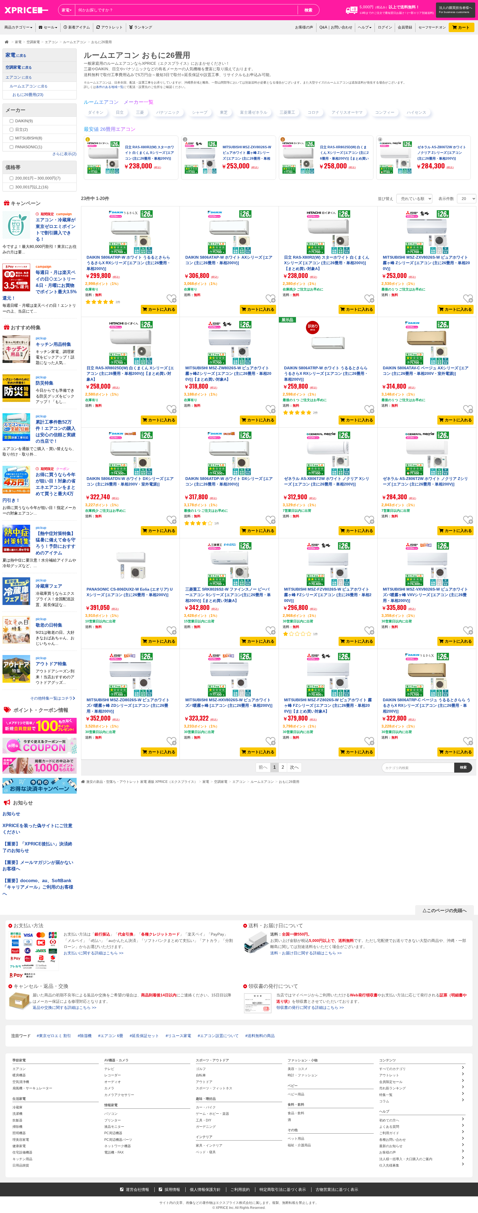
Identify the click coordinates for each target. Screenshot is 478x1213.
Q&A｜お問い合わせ (335, 27)
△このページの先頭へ (444, 910)
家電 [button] (65, 10)
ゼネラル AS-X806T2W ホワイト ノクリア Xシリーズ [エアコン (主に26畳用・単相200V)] (326, 481)
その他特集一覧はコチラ (51, 698)
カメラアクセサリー (119, 1095)
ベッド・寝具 (206, 1152)
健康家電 (19, 1146)
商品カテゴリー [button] (17, 27)
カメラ (109, 1088)
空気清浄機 (20, 1082)
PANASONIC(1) (28, 147)
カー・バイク (206, 1107)
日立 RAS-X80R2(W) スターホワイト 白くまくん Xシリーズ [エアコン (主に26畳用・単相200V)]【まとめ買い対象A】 (326, 263)
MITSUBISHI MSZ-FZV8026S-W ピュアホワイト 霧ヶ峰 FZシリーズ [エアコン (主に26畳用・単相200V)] (328, 595)
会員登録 (405, 27)
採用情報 (171, 1189)
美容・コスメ (298, 1069)
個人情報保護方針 (205, 1189)
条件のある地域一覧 (109, 87)
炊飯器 (17, 1120)
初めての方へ (389, 1120)
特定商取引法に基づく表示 (282, 1189)
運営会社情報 (137, 1189)
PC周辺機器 (113, 1133)
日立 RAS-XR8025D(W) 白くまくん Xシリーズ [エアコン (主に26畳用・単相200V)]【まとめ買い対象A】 (130, 373)
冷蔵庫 (17, 1107)
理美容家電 (20, 1139)
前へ (263, 767)
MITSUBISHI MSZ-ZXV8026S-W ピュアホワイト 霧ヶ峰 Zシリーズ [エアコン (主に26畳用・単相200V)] (426, 263)
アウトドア (204, 1082)
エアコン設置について (219, 1035)
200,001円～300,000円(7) (38, 178)
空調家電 (220, 782)
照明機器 (19, 1133)
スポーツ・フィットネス (214, 1088)
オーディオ (112, 1082)
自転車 (201, 1075)
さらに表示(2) (64, 154)
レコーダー (112, 1075)
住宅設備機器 (22, 1152)
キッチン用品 (22, 1159)
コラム (384, 1101)
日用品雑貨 (20, 1165)
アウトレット (112, 27)
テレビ (109, 1069)
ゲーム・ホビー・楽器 (212, 1114)
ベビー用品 (296, 1094)
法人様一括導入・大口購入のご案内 (405, 1159)
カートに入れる (161, 309)
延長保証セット (145, 1035)
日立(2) (21, 129)
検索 (308, 10)
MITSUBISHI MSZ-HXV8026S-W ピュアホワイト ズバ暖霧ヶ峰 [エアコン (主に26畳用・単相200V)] (228, 703)
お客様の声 (304, 27)
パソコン (111, 1114)
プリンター (112, 1120)
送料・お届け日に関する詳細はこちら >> (306, 953)
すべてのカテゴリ (392, 1069)
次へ (294, 767)
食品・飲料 (296, 1113)
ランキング (143, 27)
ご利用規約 (240, 1189)
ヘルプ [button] (363, 27)
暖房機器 (19, 1075)
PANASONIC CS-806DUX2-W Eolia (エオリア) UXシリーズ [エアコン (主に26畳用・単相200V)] (130, 592)
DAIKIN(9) (24, 121)
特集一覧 (386, 1095)
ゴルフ (201, 1069)
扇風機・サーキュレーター (32, 1088)
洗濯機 (17, 1114)
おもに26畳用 (289, 782)
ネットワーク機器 (117, 1146)
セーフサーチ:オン (432, 27)
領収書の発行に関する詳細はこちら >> (310, 1007)
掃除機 (17, 1126)
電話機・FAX (114, 1152)
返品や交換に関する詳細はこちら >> (64, 1007)
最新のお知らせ (390, 1146)
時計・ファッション (303, 1075)
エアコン (239, 782)
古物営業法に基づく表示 (337, 1189)
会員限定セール (390, 1082)
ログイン (385, 27)
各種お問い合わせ (392, 1139)
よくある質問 (389, 1126)
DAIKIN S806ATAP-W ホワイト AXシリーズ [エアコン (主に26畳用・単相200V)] (228, 260)
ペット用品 (296, 1139)
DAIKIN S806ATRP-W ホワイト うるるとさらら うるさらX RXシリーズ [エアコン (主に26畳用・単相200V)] (129, 263)
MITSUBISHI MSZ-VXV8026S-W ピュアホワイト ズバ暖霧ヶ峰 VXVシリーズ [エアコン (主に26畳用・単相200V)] (425, 595)
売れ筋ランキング (392, 1088)
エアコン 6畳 (111, 1035)
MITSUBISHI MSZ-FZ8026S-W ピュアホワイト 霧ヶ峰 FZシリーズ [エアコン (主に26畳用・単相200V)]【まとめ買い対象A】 (328, 705)
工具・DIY (203, 1120)
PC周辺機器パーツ (118, 1139)
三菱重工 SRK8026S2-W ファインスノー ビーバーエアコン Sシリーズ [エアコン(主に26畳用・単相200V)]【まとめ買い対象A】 (228, 595)
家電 (205, 782)
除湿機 (86, 1035)
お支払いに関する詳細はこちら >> (93, 953)
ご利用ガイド (389, 1133)
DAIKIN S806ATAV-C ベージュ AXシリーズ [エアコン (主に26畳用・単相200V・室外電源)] (426, 371)
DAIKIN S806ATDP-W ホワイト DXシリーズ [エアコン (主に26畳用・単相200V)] (229, 481)
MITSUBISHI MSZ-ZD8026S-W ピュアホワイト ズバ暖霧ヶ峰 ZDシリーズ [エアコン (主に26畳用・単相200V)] (128, 705)
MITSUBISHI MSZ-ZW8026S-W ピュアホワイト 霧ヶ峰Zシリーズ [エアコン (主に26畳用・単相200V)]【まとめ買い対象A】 (228, 373)
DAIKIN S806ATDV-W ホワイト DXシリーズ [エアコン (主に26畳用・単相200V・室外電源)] (130, 481)
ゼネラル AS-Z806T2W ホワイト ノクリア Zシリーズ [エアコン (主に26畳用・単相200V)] (441, 152)
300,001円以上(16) (31, 187)
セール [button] (49, 27)
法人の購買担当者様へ (455, 8)
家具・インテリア (209, 1145)
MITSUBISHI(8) (28, 138)
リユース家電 (179, 1035)
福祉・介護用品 (299, 1145)
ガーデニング (206, 1126)
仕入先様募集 (389, 1165)
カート (464, 27)
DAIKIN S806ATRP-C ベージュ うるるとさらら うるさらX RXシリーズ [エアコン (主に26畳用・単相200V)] (427, 705)
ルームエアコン (262, 782)
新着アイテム (78, 27)
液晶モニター (114, 1126)
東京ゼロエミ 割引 (55, 1035)
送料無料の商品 (261, 1035)
